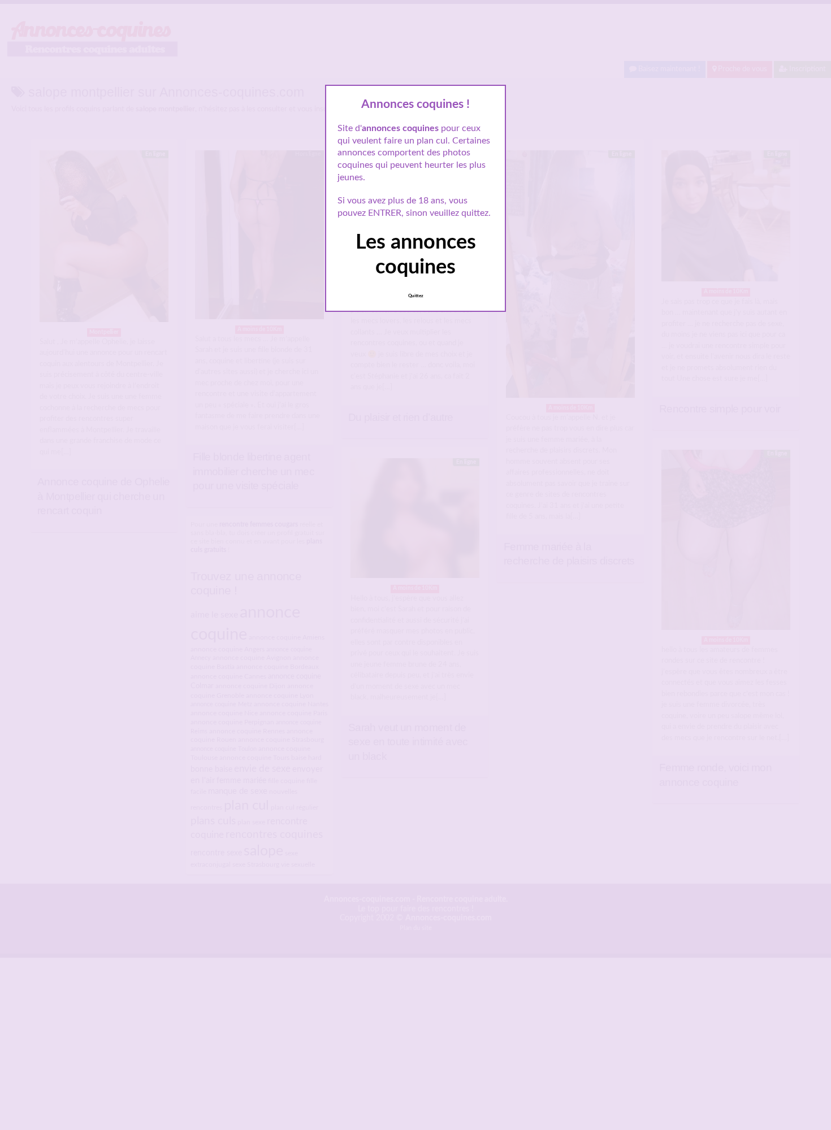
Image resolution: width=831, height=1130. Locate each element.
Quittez (415, 296)
